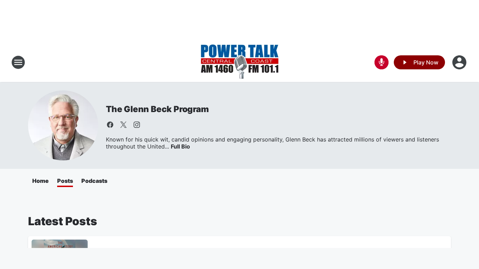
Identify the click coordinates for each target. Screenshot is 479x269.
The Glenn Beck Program (157, 109)
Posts (65, 180)
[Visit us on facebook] (110, 124)
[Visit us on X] (123, 124)
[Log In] (460, 62)
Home (40, 180)
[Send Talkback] (382, 62)
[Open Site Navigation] (18, 62)
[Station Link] (240, 62)
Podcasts (94, 180)
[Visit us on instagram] (137, 124)
